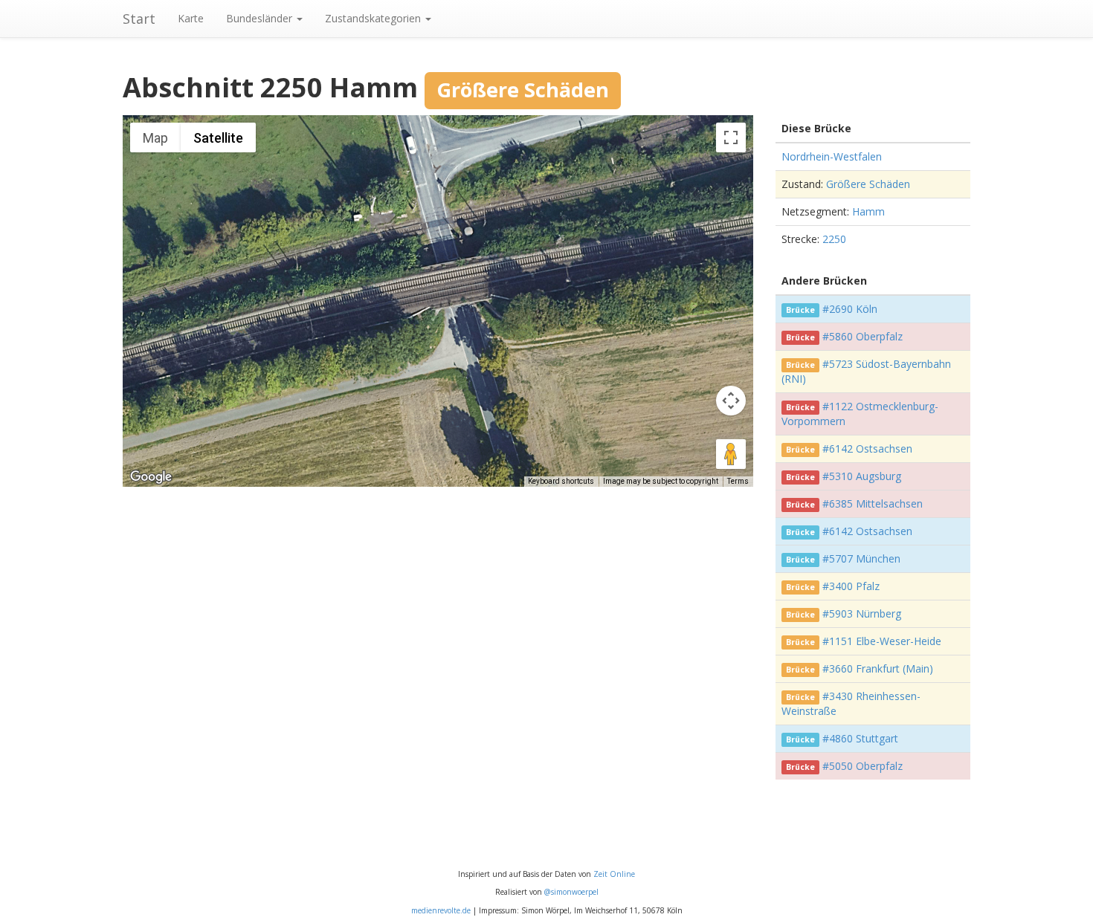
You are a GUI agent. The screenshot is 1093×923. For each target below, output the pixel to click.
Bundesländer (260, 18)
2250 (834, 239)
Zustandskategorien (374, 18)
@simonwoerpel (571, 892)
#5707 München (861, 558)
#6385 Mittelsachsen (872, 503)
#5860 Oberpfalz (862, 336)
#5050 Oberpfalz (862, 766)
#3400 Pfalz (851, 586)
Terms (738, 481)
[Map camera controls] (731, 400)
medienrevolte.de (441, 910)
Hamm (868, 211)
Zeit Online (614, 874)
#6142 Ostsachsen (867, 448)
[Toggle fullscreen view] (731, 137)
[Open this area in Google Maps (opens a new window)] (150, 477)
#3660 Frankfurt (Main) (877, 668)
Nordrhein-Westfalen (831, 156)
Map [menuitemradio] (155, 138)
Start (139, 18)
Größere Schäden (868, 184)
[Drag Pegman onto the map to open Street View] (731, 454)
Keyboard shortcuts (561, 481)
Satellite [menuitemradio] (218, 138)
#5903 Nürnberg (861, 613)
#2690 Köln (849, 309)
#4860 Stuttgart (860, 738)
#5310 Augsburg (861, 476)
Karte (191, 18)
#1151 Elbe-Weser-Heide (881, 641)
